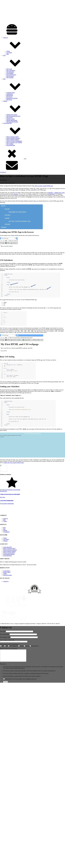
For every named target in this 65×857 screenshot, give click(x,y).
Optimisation (9, 94)
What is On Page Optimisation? (14, 141)
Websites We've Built (11, 114)
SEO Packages (10, 76)
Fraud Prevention (7, 575)
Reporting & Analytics (12, 98)
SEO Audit (9, 69)
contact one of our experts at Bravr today (13, 462)
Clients (8, 51)
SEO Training (9, 77)
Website (5, 101)
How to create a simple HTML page (44, 186)
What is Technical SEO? (12, 136)
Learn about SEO (7, 123)
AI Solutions (6, 531)
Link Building (9, 73)
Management (9, 95)
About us (5, 37)
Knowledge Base (10, 145)
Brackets (16, 194)
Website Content (10, 119)
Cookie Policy (6, 571)
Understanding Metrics (9, 554)
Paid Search (9, 96)
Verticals (5, 541)
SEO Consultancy (10, 70)
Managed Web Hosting (12, 121)
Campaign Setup (10, 92)
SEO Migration (10, 72)
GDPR (5, 573)
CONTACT (3, 172)
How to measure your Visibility (14, 142)
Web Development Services (13, 116)
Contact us (5, 581)
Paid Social (9, 99)
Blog (7, 54)
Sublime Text (57, 192)
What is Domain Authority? (13, 138)
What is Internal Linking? (12, 139)
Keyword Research (11, 74)
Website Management (11, 120)
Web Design (9, 117)
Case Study (9, 52)
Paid (4, 79)
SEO (4, 55)
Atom (63, 192)
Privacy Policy (6, 572)
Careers (5, 521)
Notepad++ (51, 192)
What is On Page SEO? (9, 552)
